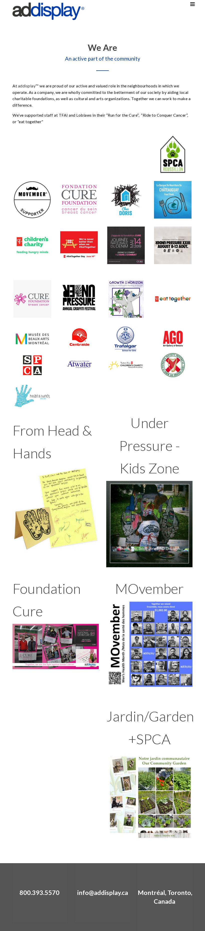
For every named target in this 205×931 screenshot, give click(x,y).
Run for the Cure (122, 115)
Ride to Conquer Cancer (164, 115)
